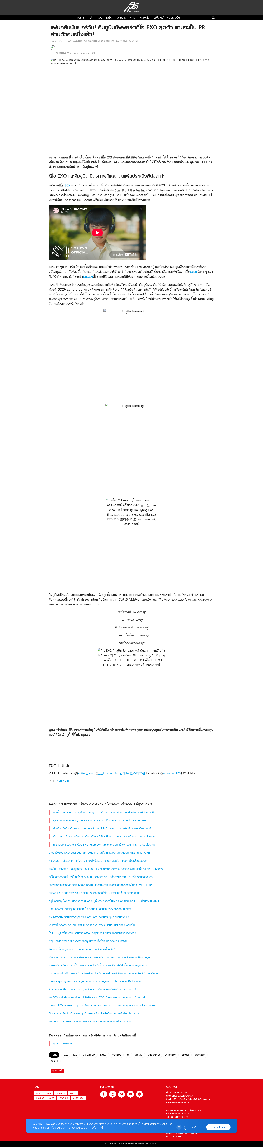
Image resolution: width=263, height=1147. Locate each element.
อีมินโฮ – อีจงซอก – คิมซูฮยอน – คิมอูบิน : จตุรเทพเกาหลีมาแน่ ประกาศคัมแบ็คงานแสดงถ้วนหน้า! (105, 812)
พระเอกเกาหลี (170, 1055)
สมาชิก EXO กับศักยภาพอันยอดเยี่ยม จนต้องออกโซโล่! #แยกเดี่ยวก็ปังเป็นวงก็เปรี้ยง (94, 893)
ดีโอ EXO (138, 1055)
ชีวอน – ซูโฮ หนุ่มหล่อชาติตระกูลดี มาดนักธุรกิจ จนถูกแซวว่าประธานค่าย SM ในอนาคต (95, 981)
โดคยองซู (185, 1055)
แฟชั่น (109, 18)
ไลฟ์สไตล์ (158, 18)
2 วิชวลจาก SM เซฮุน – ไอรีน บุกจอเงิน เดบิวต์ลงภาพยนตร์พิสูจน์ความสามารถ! (92, 989)
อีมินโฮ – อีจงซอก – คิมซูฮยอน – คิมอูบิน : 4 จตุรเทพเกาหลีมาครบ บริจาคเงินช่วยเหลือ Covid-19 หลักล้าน (106, 869)
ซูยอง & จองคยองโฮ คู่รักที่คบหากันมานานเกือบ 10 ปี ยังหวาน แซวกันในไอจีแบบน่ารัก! (100, 821)
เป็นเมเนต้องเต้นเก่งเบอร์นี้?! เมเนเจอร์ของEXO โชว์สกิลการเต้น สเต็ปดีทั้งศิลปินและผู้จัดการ (98, 965)
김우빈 (54, 1061)
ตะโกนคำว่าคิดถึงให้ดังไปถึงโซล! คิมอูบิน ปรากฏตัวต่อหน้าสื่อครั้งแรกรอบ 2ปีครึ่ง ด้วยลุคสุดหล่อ (101, 877)
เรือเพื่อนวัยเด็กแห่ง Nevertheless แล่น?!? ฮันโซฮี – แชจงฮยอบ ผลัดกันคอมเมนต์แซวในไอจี (102, 829)
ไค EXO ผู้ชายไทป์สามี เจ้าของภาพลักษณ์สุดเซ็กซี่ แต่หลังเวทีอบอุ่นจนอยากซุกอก (92, 933)
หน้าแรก (81, 18)
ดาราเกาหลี (116, 1055)
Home (54, 41)
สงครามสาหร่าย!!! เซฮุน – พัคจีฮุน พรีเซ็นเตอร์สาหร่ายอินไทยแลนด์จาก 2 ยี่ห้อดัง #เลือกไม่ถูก (99, 957)
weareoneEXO (172, 774)
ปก (91, 18)
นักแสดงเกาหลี (154, 1055)
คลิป (99, 18)
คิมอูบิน (193, 272)
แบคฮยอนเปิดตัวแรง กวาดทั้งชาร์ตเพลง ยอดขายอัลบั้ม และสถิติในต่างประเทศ (91, 1022)
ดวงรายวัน (173, 18)
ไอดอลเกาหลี (200, 1055)
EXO (67, 186)
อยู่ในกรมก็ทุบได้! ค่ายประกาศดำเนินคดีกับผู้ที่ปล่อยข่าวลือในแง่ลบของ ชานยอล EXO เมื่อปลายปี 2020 (104, 901)
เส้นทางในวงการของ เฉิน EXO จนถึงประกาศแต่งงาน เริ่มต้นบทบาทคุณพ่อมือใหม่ (92, 925)
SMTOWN (63, 782)
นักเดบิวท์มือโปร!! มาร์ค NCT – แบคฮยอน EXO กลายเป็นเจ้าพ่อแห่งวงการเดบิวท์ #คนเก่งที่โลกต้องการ (104, 973)
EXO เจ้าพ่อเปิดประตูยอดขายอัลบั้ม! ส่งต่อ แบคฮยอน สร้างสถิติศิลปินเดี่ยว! (90, 909)
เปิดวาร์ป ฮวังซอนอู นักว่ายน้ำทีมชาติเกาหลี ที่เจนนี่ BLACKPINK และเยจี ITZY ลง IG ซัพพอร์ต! (105, 837)
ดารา (133, 18)
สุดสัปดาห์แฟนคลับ (63, 1044)
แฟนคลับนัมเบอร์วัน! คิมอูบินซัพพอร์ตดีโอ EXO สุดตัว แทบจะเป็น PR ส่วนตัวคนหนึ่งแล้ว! (102, 41)
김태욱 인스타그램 (132, 774)
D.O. (66, 1055)
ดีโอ (128, 1055)
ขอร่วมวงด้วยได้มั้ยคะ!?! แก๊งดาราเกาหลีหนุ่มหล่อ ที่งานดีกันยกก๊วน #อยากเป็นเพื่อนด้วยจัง (98, 861)
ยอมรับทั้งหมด (218, 1127)
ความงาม (121, 18)
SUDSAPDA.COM (63, 53)
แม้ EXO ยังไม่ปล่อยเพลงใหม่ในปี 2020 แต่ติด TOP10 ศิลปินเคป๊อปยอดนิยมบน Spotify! (97, 997)
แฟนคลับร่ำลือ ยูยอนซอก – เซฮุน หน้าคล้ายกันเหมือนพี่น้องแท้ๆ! (83, 949)
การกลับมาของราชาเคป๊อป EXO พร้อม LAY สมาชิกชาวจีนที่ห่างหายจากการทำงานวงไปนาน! (104, 845)
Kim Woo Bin (88, 1055)
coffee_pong (86, 774)
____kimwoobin (108, 774)
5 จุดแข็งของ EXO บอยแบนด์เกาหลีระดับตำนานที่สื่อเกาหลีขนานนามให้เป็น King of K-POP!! (99, 853)
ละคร (51, 1098)
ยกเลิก (194, 1127)
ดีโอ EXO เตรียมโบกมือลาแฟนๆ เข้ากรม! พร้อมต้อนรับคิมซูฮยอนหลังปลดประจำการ (94, 1014)
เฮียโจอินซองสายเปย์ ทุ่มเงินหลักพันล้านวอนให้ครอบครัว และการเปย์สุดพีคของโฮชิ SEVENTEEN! (100, 885)
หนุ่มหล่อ (145, 18)
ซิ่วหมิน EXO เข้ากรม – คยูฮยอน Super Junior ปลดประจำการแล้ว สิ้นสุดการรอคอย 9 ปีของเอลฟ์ (102, 1006)
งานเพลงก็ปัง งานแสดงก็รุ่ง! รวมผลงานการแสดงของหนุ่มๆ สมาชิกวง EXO (90, 917)
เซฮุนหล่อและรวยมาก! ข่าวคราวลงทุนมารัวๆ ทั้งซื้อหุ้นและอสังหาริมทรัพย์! (88, 941)
